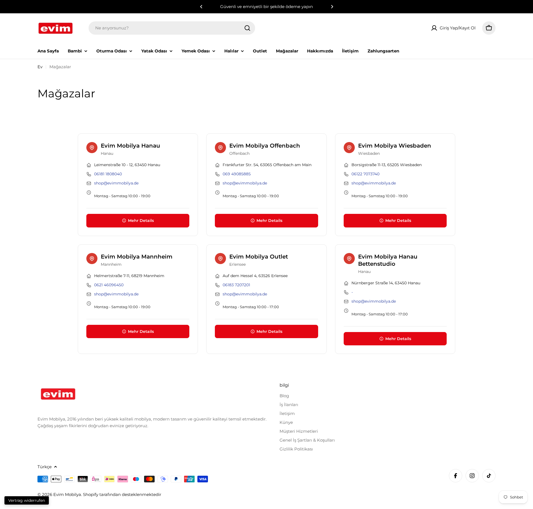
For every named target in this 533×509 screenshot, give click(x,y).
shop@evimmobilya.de (116, 183)
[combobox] (172, 28)
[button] (201, 6)
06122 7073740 (365, 173)
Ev (39, 66)
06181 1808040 (108, 173)
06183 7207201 (236, 284)
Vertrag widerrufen (26, 500)
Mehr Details (141, 220)
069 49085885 (237, 173)
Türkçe (44, 466)
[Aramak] (247, 28)
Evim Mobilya (67, 494)
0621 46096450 (109, 284)
